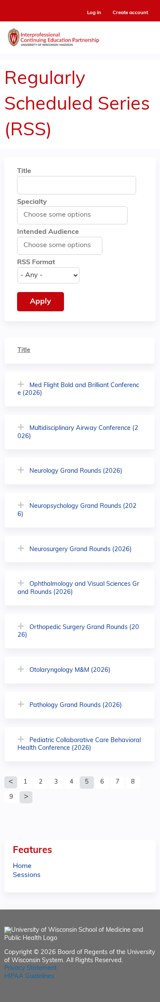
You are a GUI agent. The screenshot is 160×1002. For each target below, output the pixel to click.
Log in (94, 13)
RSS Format (36, 262)
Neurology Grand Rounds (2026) (75, 471)
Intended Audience (48, 232)
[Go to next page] (26, 797)
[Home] (80, 35)
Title (24, 171)
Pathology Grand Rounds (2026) (75, 705)
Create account (130, 12)
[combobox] (62, 215)
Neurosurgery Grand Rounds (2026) (80, 549)
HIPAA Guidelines (29, 976)
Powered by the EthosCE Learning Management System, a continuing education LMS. (125, 996)
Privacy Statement (30, 968)
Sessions (27, 875)
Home (22, 866)
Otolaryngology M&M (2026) (70, 670)
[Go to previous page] (10, 782)
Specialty (32, 202)
